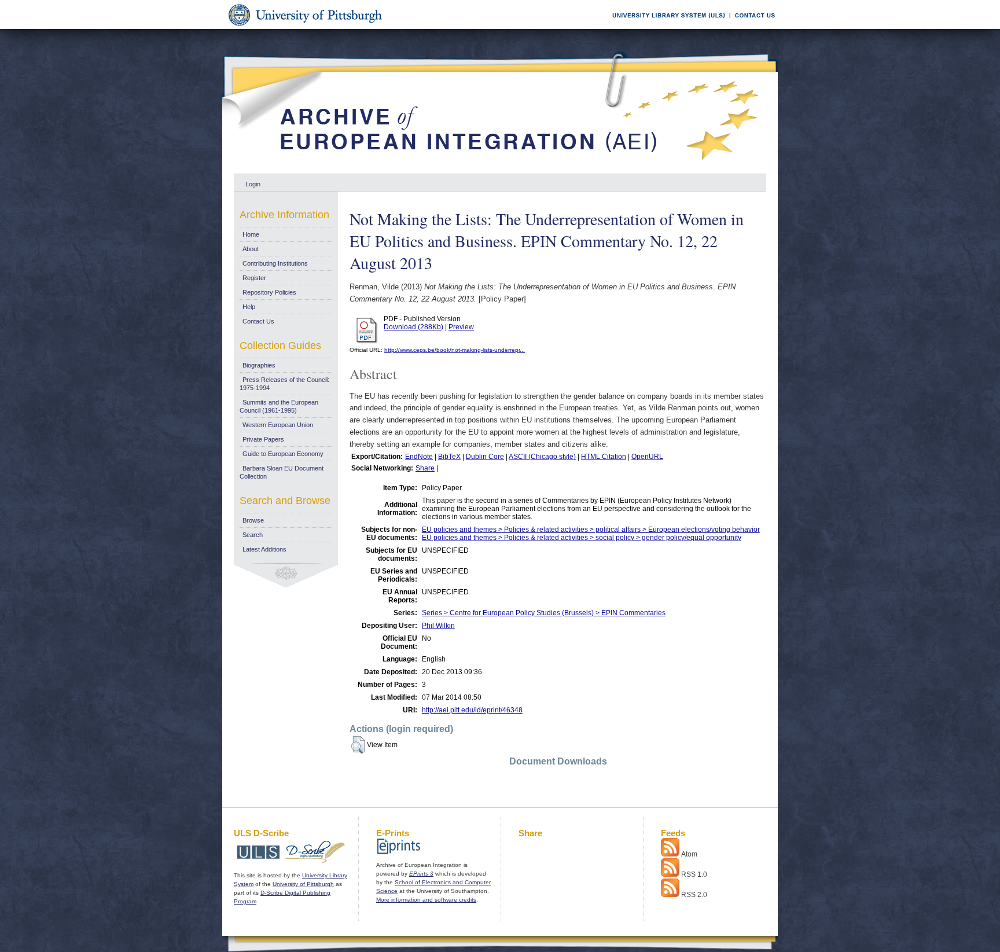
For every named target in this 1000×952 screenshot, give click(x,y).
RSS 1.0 (694, 874)
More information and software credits (426, 899)
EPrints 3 (421, 873)
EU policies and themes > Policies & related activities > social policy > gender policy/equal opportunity (581, 538)
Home (250, 234)
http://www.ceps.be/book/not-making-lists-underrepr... (454, 350)
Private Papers (263, 439)
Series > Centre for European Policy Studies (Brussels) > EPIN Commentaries (544, 613)
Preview (461, 327)
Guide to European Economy (282, 453)
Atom (689, 854)
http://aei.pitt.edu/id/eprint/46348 (472, 710)
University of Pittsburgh (303, 884)
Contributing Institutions (275, 263)
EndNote (419, 457)
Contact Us (258, 321)
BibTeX (449, 457)
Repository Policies (269, 292)
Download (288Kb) (413, 327)
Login (252, 184)
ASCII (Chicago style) (542, 457)
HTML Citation (603, 457)
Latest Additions (264, 549)
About (250, 248)
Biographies (258, 365)
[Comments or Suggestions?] (752, 27)
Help (248, 306)
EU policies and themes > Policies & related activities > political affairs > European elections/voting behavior (591, 529)
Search (252, 534)
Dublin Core (485, 457)
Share (425, 468)
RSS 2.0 (694, 895)
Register (254, 277)
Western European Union (277, 424)
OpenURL (647, 457)
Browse (253, 520)
